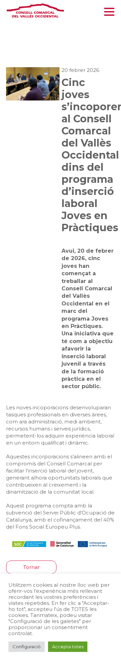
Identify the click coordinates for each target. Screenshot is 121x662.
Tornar (31, 567)
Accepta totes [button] (67, 646)
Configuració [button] (26, 646)
